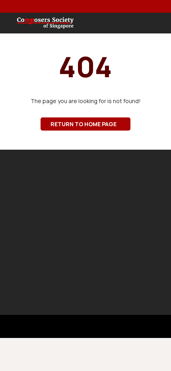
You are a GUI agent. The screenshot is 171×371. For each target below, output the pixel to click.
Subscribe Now (83, 273)
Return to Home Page (84, 124)
